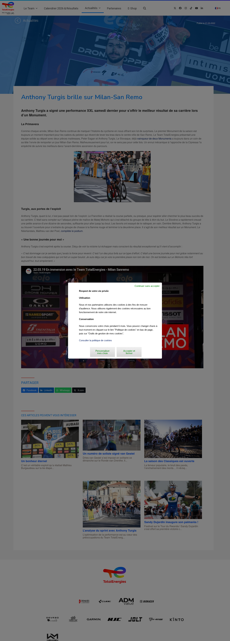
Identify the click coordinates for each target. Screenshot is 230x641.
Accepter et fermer (129, 352)
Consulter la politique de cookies (95, 340)
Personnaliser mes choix (102, 352)
